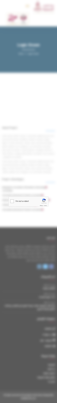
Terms (45, 205)
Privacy (41, 205)
